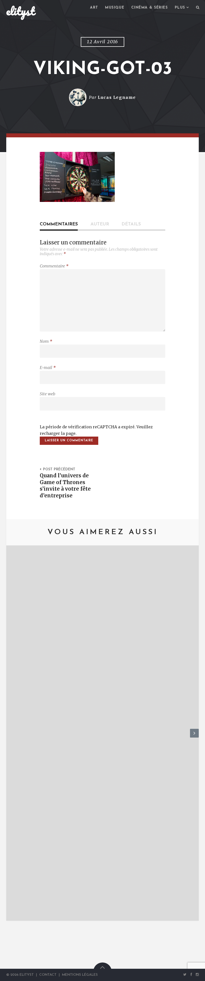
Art (94, 8)
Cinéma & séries (149, 8)
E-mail (48, 367)
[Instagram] (196, 974)
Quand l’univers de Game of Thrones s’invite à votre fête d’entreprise (65, 485)
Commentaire (54, 265)
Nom (46, 341)
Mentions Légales (80, 975)
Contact (47, 975)
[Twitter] (184, 974)
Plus (180, 8)
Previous (10, 737)
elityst (20, 11)
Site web (47, 393)
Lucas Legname (117, 97)
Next (194, 737)
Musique (114, 8)
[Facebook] (191, 974)
